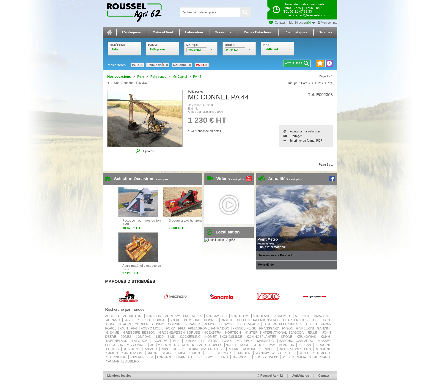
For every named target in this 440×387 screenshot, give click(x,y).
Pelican (304, 345)
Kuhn (325, 336)
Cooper (142, 324)
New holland (194, 345)
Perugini (322, 345)
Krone (288, 336)
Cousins (176, 324)
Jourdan (145, 336)
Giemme (113, 332)
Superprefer (141, 357)
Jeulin (313, 332)
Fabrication (194, 32)
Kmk (173, 336)
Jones (127, 336)
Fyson (288, 328)
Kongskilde (233, 336)
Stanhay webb (269, 353)
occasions (223, 32)
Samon (113, 353)
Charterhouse (297, 320)
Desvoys (227, 324)
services (325, 32)
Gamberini (305, 328)
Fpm (182, 328)
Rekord (250, 349)
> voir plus (162, 179)
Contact (279, 22)
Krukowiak (308, 336)
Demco (210, 324)
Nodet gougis (253, 345)
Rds (177, 349)
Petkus (113, 349)
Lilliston (210, 341)
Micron (165, 345)
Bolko (176, 320)
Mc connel (137, 345)
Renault (268, 349)
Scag (167, 353)
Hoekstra (213, 332)
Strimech (321, 353)
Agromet (283, 316)
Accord (113, 316)
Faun (124, 328)
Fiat (135, 328)
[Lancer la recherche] (245, 12)
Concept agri (119, 324)
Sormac (225, 353)
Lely (176, 341)
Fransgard (269, 328)
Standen (244, 353)
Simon (195, 353)
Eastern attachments (283, 324)
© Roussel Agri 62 (270, 375)
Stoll (305, 353)
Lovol (228, 341)
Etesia (312, 324)
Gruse (195, 332)
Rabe (166, 349)
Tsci (199, 357)
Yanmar (113, 361)
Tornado (165, 357)
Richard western (296, 349)
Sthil (290, 353)
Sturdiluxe (116, 357)
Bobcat (160, 320)
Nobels (216, 345)
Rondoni (322, 349)
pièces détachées (258, 32)
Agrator (154, 316)
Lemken (191, 341)
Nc (177, 345)
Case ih (227, 320)
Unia (225, 357)
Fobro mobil (152, 328)
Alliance (303, 316)
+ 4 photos (147, 151)
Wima (302, 357)
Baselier (132, 320)
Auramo (113, 320)
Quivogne (132, 349)
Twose (212, 357)
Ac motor (133, 316)
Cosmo (159, 324)
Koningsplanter (263, 336)
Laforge (141, 341)
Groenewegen (173, 332)
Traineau (184, 357)
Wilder (288, 357)
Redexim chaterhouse (204, 349)
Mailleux (246, 341)
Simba (181, 353)
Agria (198, 316)
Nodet (232, 345)
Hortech (234, 332)
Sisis (209, 353)
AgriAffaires (300, 375)
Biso (146, 320)
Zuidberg (130, 361)
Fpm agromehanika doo (209, 328)
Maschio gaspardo (297, 341)
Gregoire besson (140, 332)
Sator (153, 353)
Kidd (161, 336)
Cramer (194, 324)
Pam (273, 345)
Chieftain (321, 320)
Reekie (234, 349)
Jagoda (298, 332)
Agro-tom (240, 316)
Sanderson (133, 353)
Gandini (323, 328)
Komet (212, 336)
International (275, 332)
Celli (242, 320)
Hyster (252, 332)
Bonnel (211, 320)
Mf (152, 345)
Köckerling (192, 336)
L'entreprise (131, 32)
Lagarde (160, 341)
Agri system (177, 316)
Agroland (262, 316)
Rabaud (151, 349)
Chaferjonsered (265, 320)
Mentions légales (119, 375)
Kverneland (118, 341)
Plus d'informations (271, 247)
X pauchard (319, 357)
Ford (171, 328)
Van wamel (241, 357)
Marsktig (266, 341)
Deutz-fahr (249, 324)
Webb (274, 357)
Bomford (193, 320)
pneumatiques (296, 32)
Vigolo (260, 357)
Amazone (322, 316)
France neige (244, 328)
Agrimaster (217, 316)
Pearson (287, 345)
